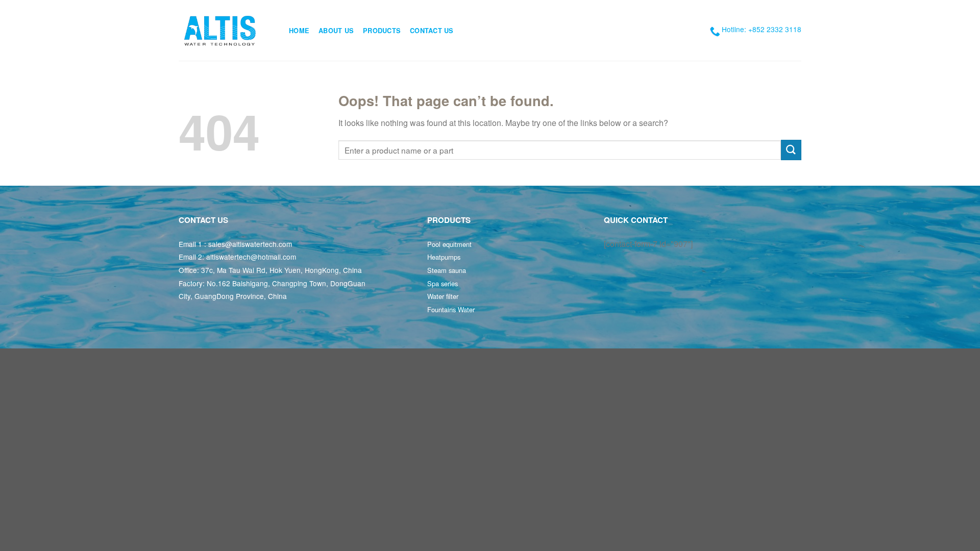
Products (382, 30)
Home (299, 30)
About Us (336, 30)
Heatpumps (443, 257)
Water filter (442, 296)
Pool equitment (449, 244)
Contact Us (432, 30)
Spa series (442, 283)
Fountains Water (451, 309)
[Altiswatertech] (226, 30)
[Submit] (791, 150)
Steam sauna (446, 270)
